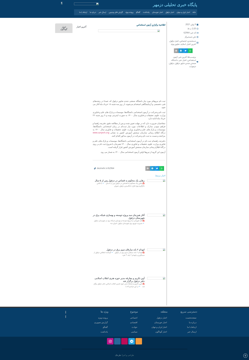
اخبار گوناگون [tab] (63, 28)
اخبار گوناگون (161, 332)
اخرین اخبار (191, 44)
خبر (180, 60)
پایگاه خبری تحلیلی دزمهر (175, 4)
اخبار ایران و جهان (183, 12)
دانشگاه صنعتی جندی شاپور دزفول (183, 62)
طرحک (118, 355)
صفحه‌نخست (190, 318)
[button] (190, 50)
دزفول (171, 63)
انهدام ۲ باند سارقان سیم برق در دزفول (125, 249)
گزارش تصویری (101, 322)
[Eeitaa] (139, 341)
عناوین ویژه (175, 44)
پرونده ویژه (129, 12)
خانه (194, 12)
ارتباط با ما (83, 12)
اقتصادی (133, 322)
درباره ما (93, 12)
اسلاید (183, 44)
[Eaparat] (124, 341)
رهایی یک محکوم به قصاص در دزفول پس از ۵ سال (120, 180)
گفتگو (138, 12)
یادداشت (146, 12)
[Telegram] (131, 341)
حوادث (134, 327)
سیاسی (134, 332)
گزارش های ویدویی (116, 12)
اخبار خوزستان (157, 12)
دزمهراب (192, 66)
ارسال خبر (102, 12)
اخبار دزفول (169, 12)
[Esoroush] (117, 341)
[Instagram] (110, 341)
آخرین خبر (183, 57)
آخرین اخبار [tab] (81, 27)
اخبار (184, 60)
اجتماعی (183, 41)
